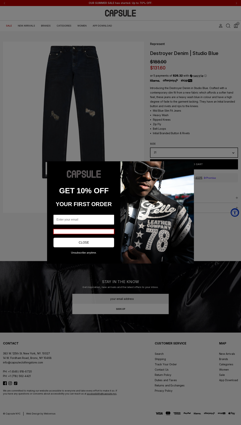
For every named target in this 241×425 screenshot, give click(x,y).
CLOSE (84, 242)
